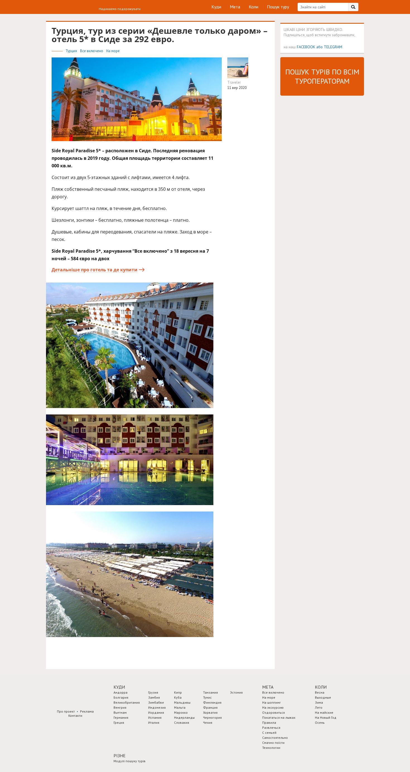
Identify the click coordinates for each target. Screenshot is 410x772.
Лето (318, 707)
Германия (121, 717)
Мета (235, 6)
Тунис (207, 697)
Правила (269, 722)
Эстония (236, 692)
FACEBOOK (306, 46)
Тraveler (234, 82)
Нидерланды (184, 717)
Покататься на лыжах (278, 717)
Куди (216, 6)
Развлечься (271, 727)
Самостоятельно (275, 737)
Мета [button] (267, 687)
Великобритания (127, 702)
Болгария (121, 697)
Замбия (154, 697)
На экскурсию (273, 707)
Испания (154, 717)
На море (113, 51)
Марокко (181, 712)
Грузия (153, 692)
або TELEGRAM (329, 46)
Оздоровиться (273, 712)
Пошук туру (278, 6)
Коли (253, 6)
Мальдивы (182, 702)
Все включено (92, 51)
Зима (319, 702)
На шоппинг (271, 702)
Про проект (66, 711)
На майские (324, 712)
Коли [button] (321, 687)
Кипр (178, 692)
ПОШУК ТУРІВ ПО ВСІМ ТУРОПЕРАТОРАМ (322, 76)
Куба (178, 697)
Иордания (156, 712)
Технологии (271, 748)
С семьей (269, 732)
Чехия (207, 722)
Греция (119, 722)
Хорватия (210, 712)
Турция (72, 51)
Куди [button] (119, 687)
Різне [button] (120, 755)
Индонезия (157, 707)
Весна (319, 692)
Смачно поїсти (273, 742)
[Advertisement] (322, 185)
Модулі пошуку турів (130, 761)
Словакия (181, 722)
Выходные (323, 697)
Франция (210, 707)
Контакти (75, 715)
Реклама (87, 711)
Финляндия (212, 702)
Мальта (179, 707)
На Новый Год (325, 717)
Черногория (212, 717)
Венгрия (120, 707)
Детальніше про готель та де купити (95, 270)
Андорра (120, 692)
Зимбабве (156, 702)
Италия (153, 722)
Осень (320, 722)
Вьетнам (120, 712)
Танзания (210, 692)
